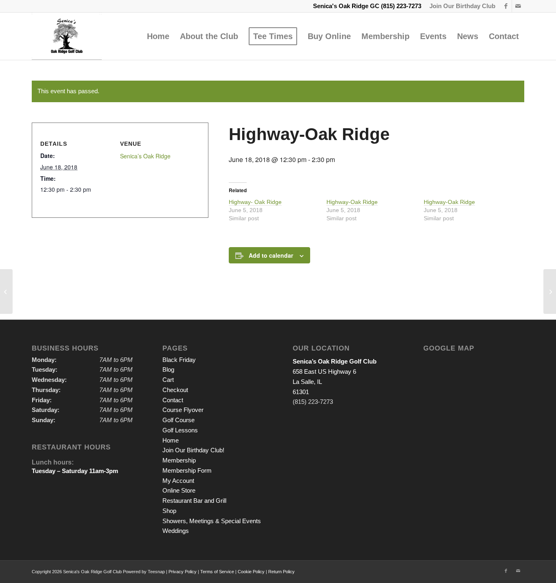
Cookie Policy (251, 571)
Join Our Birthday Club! (193, 450)
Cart (168, 379)
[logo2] (67, 36)
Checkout (175, 389)
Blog (168, 369)
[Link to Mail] (518, 6)
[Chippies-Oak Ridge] (6, 291)
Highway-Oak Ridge (352, 202)
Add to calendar (271, 255)
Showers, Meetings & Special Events (211, 520)
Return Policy (281, 571)
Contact (172, 400)
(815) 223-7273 (401, 5)
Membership (179, 460)
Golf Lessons (180, 430)
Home (170, 440)
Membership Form (187, 470)
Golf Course (178, 419)
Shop (169, 510)
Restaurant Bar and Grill (194, 500)
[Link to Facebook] (506, 6)
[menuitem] (460, 6)
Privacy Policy (183, 571)
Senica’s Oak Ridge (145, 156)
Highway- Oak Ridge (255, 202)
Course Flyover (183, 409)
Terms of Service (217, 571)
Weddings (175, 530)
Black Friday (179, 359)
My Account (178, 480)
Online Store (178, 490)
